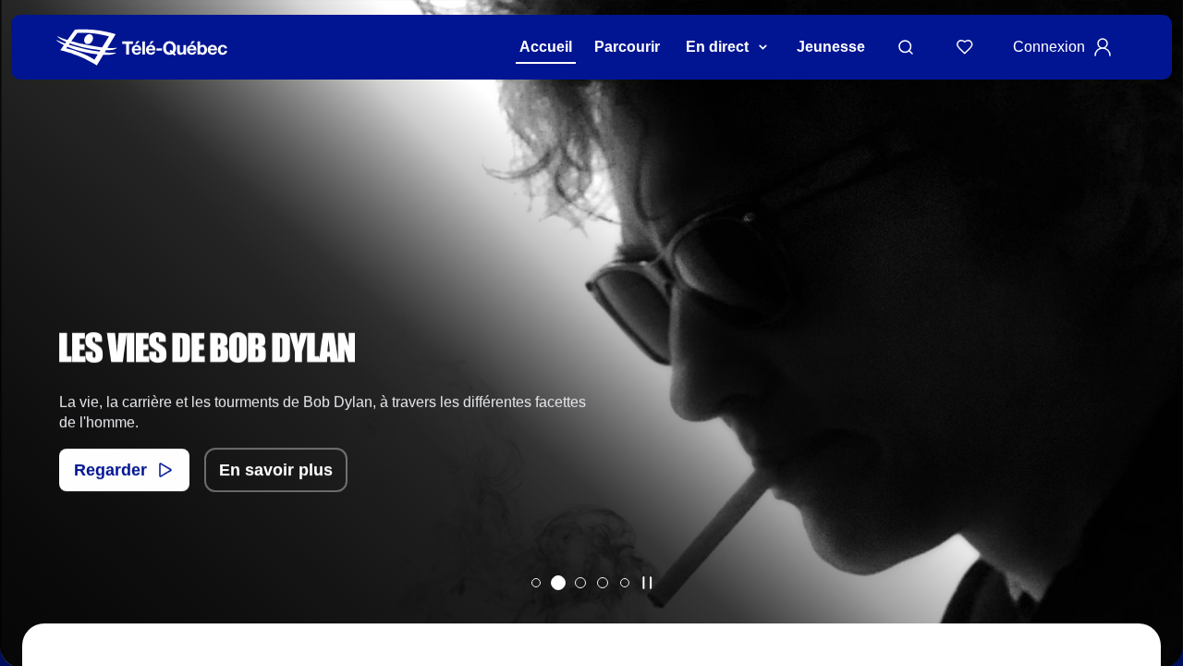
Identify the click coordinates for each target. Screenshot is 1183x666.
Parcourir (627, 47)
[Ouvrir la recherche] (906, 47)
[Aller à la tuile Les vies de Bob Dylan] (558, 582)
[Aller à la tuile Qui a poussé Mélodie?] (536, 582)
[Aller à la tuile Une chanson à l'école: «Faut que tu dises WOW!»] (624, 582)
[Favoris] (965, 47)
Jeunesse (831, 47)
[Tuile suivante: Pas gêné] (1155, 357)
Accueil (545, 47)
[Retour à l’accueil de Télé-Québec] (142, 47)
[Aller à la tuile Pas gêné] (580, 582)
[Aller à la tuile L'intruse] (602, 582)
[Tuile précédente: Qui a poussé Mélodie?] (27, 357)
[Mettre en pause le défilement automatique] (647, 582)
